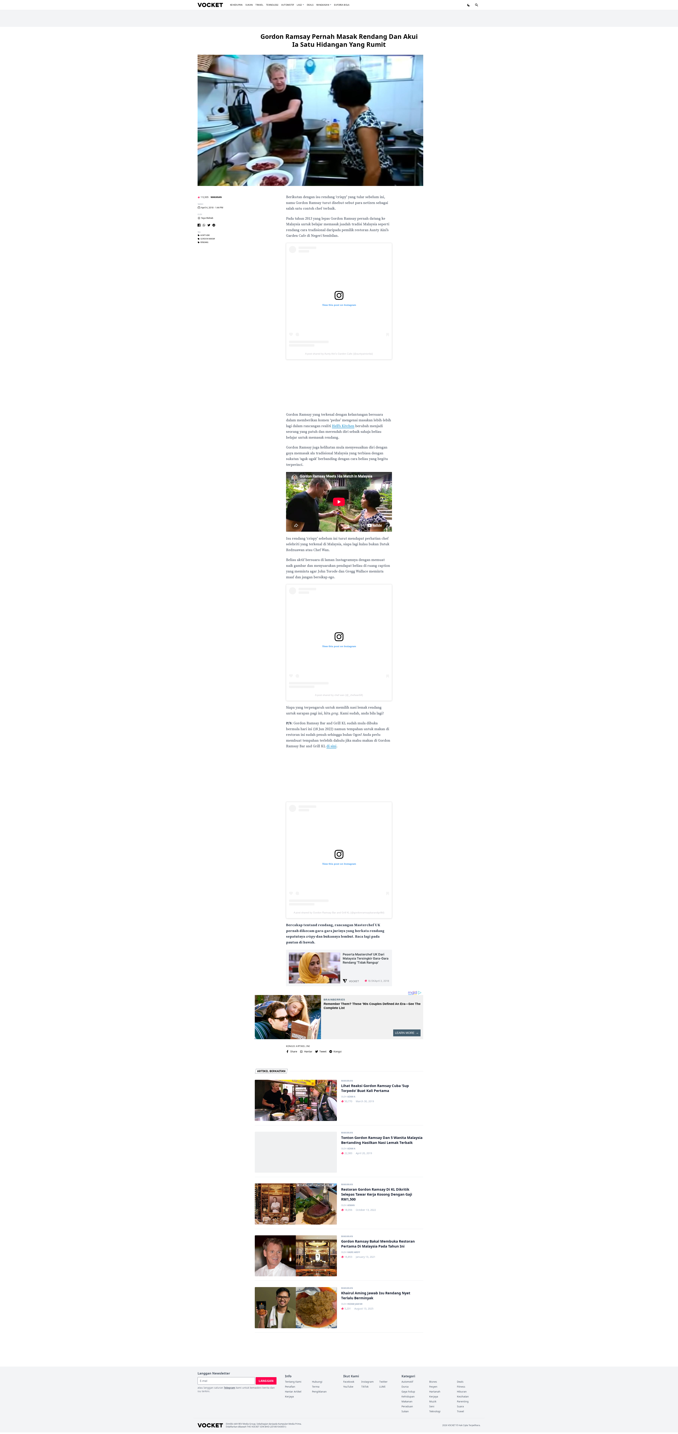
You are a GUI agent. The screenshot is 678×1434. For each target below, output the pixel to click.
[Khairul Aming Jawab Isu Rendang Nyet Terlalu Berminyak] (296, 1307)
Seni (431, 1406)
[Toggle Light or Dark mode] (469, 5)
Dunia (405, 1386)
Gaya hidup (408, 1391)
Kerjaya (289, 1396)
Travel (259, 4)
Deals (310, 4)
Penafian (290, 1386)
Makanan (216, 197)
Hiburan (462, 1391)
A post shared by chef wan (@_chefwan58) (339, 695)
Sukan (249, 4)
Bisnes (433, 1381)
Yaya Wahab (207, 218)
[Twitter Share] (208, 225)
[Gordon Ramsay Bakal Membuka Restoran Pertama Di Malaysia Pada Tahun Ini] (296, 1255)
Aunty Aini (205, 235)
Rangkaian (322, 4)
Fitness (461, 1386)
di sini (331, 746)
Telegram (229, 1387)
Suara (460, 1406)
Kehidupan (236, 4)
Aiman (351, 1205)
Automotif (287, 4)
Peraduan (407, 1406)
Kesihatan (463, 1396)
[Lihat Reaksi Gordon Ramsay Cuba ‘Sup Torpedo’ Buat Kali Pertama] (296, 1100)
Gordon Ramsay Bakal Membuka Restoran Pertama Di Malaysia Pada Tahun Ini (378, 1244)
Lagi (299, 4)
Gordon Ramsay (207, 239)
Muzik (432, 1401)
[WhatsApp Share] (204, 225)
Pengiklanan (319, 1391)
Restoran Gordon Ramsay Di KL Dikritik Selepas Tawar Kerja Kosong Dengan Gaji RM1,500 (376, 1194)
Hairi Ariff (353, 1252)
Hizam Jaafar (354, 1304)
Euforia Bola (342, 4)
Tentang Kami (293, 1381)
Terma (315, 1386)
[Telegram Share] (213, 225)
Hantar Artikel (293, 1391)
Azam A (351, 1097)
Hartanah (434, 1391)
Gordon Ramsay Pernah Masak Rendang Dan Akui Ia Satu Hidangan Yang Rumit (339, 40)
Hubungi (317, 1381)
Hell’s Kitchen (343, 426)
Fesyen (433, 1386)
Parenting (463, 1401)
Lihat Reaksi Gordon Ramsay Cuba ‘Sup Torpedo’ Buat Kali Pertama (375, 1088)
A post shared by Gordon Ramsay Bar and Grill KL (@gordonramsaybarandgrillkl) (339, 912)
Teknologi (272, 4)
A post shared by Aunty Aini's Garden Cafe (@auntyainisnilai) (339, 353)
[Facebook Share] (199, 225)
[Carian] (476, 5)
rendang (204, 243)
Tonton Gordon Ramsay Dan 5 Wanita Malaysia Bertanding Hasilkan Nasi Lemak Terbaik (382, 1140)
